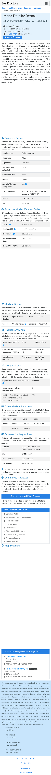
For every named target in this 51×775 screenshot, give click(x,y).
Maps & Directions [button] (13, 37)
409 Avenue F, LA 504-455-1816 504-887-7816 (21, 673)
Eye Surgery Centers (13, 750)
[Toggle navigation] (46, 3)
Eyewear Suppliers (12, 745)
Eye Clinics (9, 730)
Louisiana (27, 8)
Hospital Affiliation (12, 524)
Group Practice (11, 528)
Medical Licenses (12, 521)
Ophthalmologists (12, 727)
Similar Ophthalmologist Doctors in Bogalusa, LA (22, 652)
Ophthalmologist (15, 8)
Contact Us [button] (25, 763)
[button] (26, 184)
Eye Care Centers (11, 753)
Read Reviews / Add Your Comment (26, 496)
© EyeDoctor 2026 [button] (25, 759)
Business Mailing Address (15, 535)
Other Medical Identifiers (15, 531)
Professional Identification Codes (18, 517)
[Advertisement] (25, 110)
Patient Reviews (11, 542)
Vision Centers (10, 738)
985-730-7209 (11, 34)
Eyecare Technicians (13, 742)
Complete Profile (11, 514)
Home (3, 8)
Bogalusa (37, 8)
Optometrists (10, 735)
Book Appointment (12, 538)
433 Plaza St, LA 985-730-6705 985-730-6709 (18, 660)
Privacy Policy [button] (25, 773)
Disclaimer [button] (25, 768)
